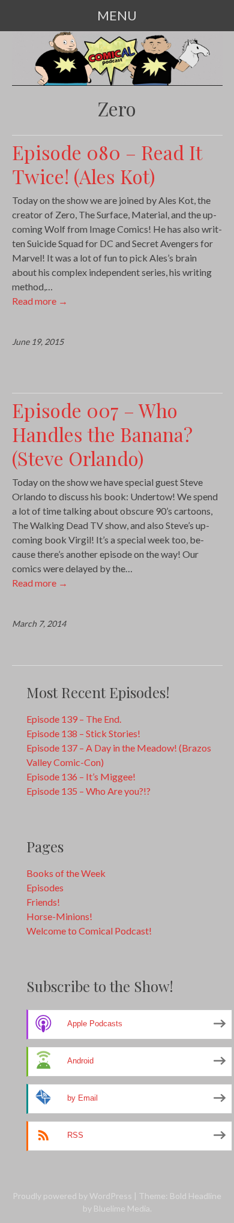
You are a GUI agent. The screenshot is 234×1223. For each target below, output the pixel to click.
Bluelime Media (122, 1208)
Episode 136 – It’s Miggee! (81, 776)
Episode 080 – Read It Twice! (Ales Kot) (107, 164)
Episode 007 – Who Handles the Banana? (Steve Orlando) (102, 434)
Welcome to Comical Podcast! (89, 930)
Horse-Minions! (59, 916)
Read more (40, 300)
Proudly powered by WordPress (72, 1196)
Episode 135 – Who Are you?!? (88, 791)
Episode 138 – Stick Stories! (83, 733)
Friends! (43, 902)
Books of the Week (66, 873)
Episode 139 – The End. (73, 719)
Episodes (45, 887)
